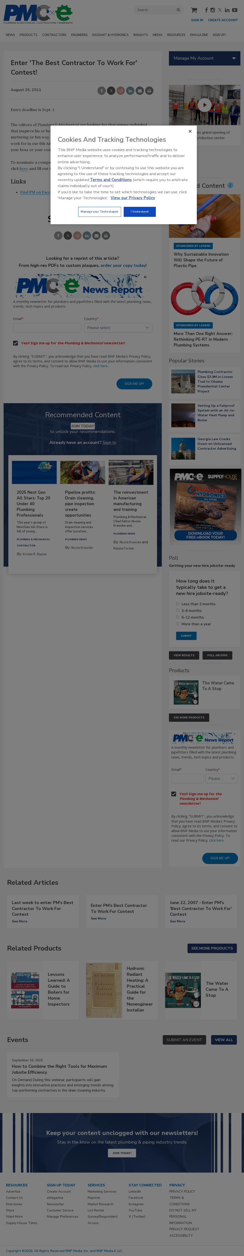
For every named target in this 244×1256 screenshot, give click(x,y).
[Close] (190, 131)
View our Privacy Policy (133, 198)
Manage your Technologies (99, 212)
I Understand (140, 212)
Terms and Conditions (111, 180)
